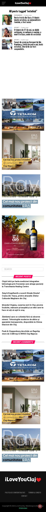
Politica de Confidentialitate (15, 492)
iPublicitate (23, 508)
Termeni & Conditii (34, 492)
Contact (24, 496)
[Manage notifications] (40, 506)
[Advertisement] (23, 73)
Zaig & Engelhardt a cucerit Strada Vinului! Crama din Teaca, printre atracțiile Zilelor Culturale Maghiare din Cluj (21, 295)
